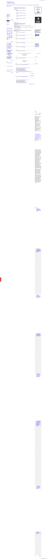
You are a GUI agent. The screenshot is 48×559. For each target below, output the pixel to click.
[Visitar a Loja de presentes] (32, 73)
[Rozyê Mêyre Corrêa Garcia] (8, 38)
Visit (36, 56)
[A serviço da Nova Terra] (38, 40)
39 (11, 45)
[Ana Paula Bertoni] (10, 36)
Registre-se (35, 0)
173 (9, 45)
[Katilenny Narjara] (12, 36)
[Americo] (12, 34)
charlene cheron (24, 10)
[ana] (8, 36)
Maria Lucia (9, 66)
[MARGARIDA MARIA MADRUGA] (10, 34)
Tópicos (7, 22)
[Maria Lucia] (12, 38)
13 (9, 55)
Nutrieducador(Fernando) (25, 64)
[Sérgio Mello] (10, 38)
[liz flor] (10, 32)
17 (9, 48)
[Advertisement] (37, 75)
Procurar (47, 0)
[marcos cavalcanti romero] (8, 34)
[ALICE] (8, 40)
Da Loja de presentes (32, 75)
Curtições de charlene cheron (10, 28)
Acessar (38, 0)
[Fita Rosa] (11, 64)
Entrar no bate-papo (43, 558)
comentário (21, 10)
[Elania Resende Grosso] (12, 32)
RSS (14, 21)
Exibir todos (12, 41)
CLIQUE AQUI (37, 46)
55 (9, 58)
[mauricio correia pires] (8, 32)
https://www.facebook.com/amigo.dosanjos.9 (21, 81)
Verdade (17, 10)
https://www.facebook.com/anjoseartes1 (22, 70)
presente (17, 72)
